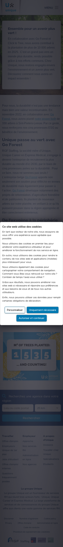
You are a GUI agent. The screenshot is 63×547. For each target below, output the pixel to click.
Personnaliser (15, 309)
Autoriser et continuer (31, 318)
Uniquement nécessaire (42, 309)
